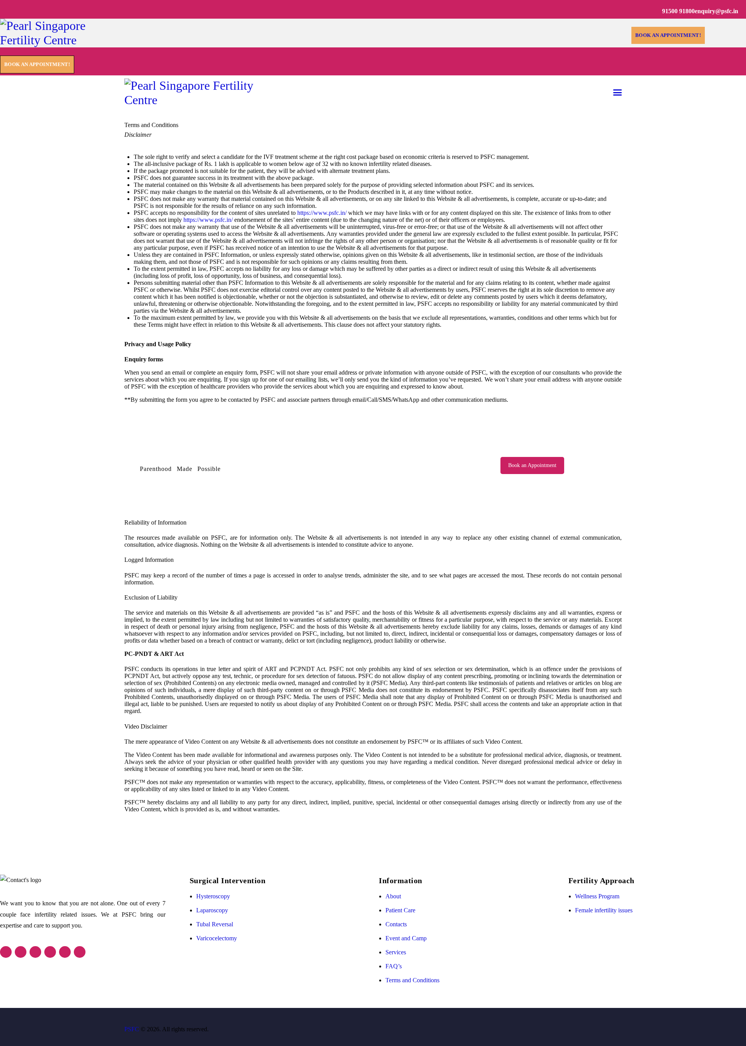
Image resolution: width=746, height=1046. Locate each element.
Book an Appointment (532, 465)
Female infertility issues (604, 910)
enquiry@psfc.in (716, 11)
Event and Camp (406, 938)
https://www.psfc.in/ (322, 212)
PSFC (131, 1029)
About (393, 896)
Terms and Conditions (412, 980)
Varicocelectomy (216, 938)
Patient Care (400, 910)
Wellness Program (597, 896)
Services (395, 952)
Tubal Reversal (214, 924)
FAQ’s (393, 966)
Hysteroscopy (213, 896)
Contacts (396, 924)
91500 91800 (678, 11)
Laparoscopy (212, 910)
